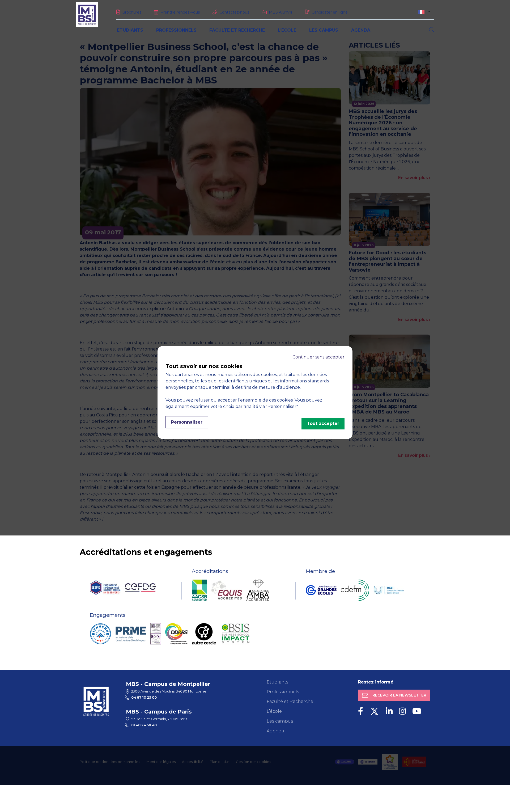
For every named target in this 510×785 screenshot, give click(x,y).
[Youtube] (416, 711)
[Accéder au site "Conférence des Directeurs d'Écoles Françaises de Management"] (355, 590)
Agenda (360, 30)
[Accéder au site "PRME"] (130, 633)
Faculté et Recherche (237, 30)
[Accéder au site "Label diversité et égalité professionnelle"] (155, 633)
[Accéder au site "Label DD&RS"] (176, 633)
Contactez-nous (234, 12)
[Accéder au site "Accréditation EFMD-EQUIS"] (226, 590)
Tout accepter (323, 423)
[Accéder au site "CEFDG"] (140, 587)
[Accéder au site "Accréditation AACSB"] (199, 590)
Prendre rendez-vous (180, 12)
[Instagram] (402, 711)
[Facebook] (360, 711)
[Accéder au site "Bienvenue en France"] (100, 633)
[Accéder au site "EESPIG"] (105, 587)
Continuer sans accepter (318, 357)
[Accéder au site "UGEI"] (388, 590)
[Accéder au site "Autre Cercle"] (204, 633)
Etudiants (130, 30)
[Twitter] (374, 711)
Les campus (323, 30)
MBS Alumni (280, 12)
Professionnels (176, 30)
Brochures (131, 12)
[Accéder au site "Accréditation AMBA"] (257, 590)
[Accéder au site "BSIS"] (235, 633)
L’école (287, 30)
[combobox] (424, 11)
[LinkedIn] (389, 711)
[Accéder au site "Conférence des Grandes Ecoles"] (321, 590)
